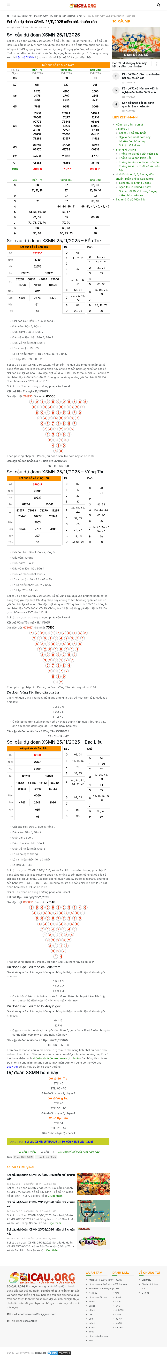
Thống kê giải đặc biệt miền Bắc (138, 153)
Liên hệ (145, 1292)
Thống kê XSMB (126, 149)
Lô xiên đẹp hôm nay (132, 141)
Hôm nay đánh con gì (129, 124)
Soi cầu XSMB (34, 1141)
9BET (118, 1288)
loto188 (119, 1327)
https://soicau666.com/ (101, 1279)
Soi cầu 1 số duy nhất (132, 132)
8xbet (92, 1305)
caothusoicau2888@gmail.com (37, 1314)
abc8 (91, 1331)
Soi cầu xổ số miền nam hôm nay (78, 1152)
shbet (92, 1301)
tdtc (117, 1292)
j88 (90, 1314)
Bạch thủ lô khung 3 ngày (135, 187)
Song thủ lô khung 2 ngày (135, 182)
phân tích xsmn (23, 1157)
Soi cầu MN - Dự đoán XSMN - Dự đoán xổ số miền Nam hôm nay (52, 16)
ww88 (118, 1323)
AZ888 (4, 1360)
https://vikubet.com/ (99, 1336)
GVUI (118, 1305)
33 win (118, 1318)
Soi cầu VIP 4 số (129, 145)
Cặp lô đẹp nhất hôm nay (135, 137)
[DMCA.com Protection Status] (59, 1353)
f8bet (118, 1297)
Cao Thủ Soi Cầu (24, 27)
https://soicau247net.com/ (102, 1284)
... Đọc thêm (55, 1195)
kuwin (118, 1314)
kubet (92, 1323)
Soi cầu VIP (123, 128)
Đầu (15, 179)
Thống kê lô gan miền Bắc (135, 157)
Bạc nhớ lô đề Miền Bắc (130, 199)
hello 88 (93, 1292)
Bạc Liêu (95, 69)
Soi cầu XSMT (70, 1141)
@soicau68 (30, 1321)
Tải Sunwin (121, 1284)
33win (118, 1279)
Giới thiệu (146, 1279)
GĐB (15, 169)
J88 (91, 1318)
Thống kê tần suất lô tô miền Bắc (139, 162)
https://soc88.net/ (98, 1297)
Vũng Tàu (66, 69)
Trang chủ (15, 16)
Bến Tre (37, 69)
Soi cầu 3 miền (26, 1152)
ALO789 (119, 1310)
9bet (91, 1340)
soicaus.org (40, 1353)
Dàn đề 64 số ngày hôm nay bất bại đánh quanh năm (129, 64)
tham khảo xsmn (46, 1157)
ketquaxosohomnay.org (101, 1288)
